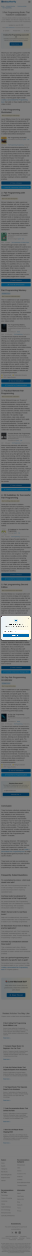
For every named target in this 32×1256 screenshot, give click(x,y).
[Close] (29, 618)
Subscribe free (15, 635)
